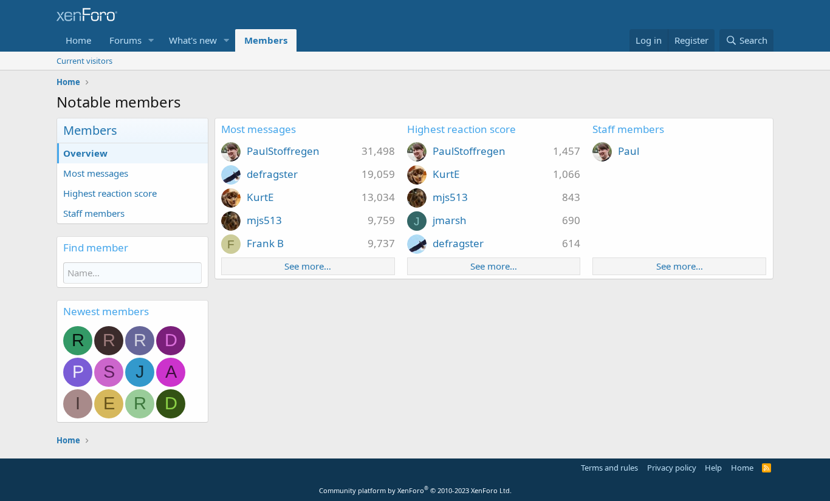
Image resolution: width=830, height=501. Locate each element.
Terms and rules (609, 467)
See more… (307, 266)
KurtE (260, 197)
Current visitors (84, 60)
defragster (272, 174)
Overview (85, 153)
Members (265, 40)
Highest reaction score (110, 193)
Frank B (265, 243)
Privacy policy (671, 467)
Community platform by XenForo (415, 490)
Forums (125, 40)
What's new (193, 40)
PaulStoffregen (283, 151)
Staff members (94, 213)
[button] (151, 40)
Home (78, 40)
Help (713, 467)
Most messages (95, 173)
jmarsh (450, 220)
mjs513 (264, 220)
